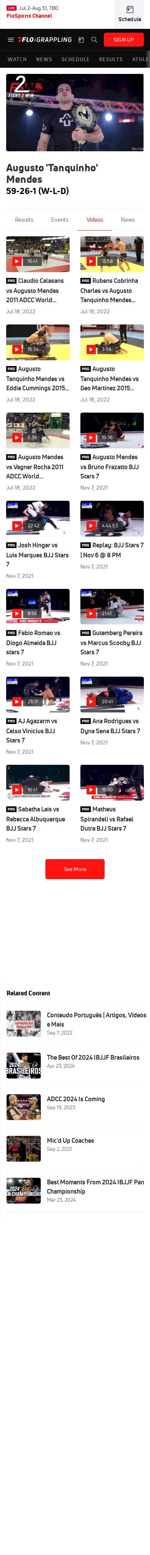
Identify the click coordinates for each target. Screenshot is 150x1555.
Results (24, 219)
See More (75, 869)
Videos (95, 219)
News (128, 219)
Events (59, 219)
